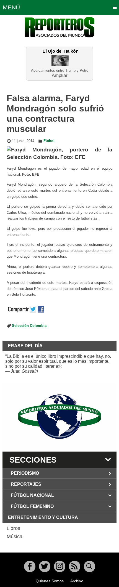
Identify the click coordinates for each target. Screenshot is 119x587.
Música (14, 536)
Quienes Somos (50, 581)
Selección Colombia (29, 326)
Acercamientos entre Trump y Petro (59, 70)
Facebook (29, 566)
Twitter (44, 566)
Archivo (76, 581)
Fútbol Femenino (32, 506)
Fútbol (49, 141)
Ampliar (60, 75)
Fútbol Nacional (32, 495)
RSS (74, 566)
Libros (13, 528)
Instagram (59, 566)
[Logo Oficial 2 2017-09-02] (59, 416)
